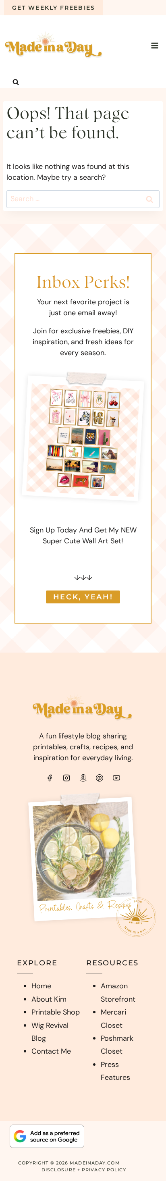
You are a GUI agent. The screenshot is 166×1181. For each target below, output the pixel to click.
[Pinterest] (99, 778)
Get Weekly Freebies (53, 7)
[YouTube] (116, 778)
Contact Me (51, 1051)
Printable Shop (55, 1012)
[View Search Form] (16, 82)
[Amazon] (83, 778)
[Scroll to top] (144, 1163)
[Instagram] (66, 778)
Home (41, 986)
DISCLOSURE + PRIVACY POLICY (84, 1170)
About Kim (48, 999)
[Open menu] (154, 45)
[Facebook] (49, 778)
